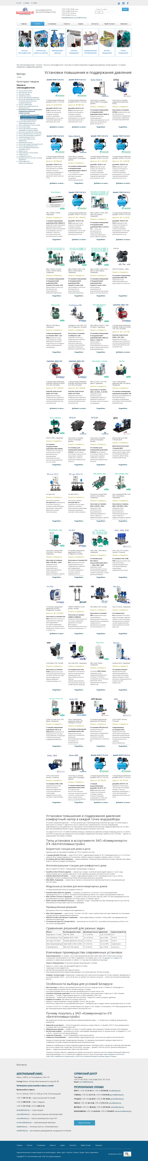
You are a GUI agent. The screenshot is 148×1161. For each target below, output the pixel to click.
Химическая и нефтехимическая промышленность (28, 107)
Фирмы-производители (26, 163)
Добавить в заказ (56, 127)
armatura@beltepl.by (24, 1122)
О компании (52, 24)
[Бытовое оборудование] (107, 39)
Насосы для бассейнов (25, 91)
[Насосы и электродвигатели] (25, 39)
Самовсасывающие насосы (27, 137)
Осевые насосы (23, 154)
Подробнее (101, 127)
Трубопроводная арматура (57, 52)
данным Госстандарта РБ (113, 958)
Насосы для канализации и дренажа (30, 135)
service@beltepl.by (86, 1082)
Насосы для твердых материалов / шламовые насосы (29, 148)
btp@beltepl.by (22, 1127)
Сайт (99, 12)
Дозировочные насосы (26, 142)
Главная (24, 24)
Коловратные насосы (25, 156)
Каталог (108, 12)
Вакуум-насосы (23, 151)
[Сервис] (123, 39)
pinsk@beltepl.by (115, 1103)
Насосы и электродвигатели (24, 52)
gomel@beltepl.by (117, 1095)
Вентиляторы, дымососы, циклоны (41, 52)
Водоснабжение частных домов (28, 153)
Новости (67, 24)
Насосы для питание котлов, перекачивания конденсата (27, 122)
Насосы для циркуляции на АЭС (28, 146)
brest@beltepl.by (115, 1091)
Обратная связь (84, 1123)
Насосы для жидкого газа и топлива (29, 125)
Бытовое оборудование (107, 52)
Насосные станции (24, 94)
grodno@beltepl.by (117, 1099)
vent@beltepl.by (22, 1131)
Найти (125, 9)
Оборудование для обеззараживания (90, 52)
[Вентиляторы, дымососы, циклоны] (41, 39)
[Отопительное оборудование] (74, 39)
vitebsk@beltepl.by (117, 1107)
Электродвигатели (24, 161)
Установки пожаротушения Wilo (29, 115)
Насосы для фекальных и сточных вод (30, 134)
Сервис (80, 24)
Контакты (95, 24)
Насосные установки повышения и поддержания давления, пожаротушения (91, 65)
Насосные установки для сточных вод (30, 132)
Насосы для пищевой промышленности (31, 144)
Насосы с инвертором (25, 104)
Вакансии (124, 24)
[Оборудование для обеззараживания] (90, 39)
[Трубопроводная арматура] (57, 39)
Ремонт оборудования (123, 52)
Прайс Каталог (109, 24)
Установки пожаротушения (28, 120)
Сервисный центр (85, 1073)
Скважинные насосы (25, 96)
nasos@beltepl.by (23, 1118)
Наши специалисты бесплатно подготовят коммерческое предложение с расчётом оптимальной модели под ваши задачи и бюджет (85, 1055)
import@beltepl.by (23, 1114)
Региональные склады (89, 1086)
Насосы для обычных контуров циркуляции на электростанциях (28, 129)
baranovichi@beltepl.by (123, 1111)
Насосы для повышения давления (29, 97)
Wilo (20, 77)
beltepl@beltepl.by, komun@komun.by (74, 18)
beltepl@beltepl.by (23, 1110)
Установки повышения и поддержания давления (29, 117)
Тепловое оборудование (74, 52)
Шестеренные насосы (25, 92)
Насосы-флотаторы (24, 127)
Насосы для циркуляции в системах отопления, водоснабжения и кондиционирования (29, 101)
